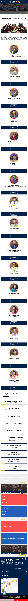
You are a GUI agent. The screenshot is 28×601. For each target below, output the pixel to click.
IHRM (3, 496)
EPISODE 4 (5, 502)
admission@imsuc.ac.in (19, 568)
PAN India (4, 511)
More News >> (24, 482)
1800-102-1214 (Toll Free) (19, 567)
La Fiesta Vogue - (6, 508)
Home (3, 13)
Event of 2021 (5, 514)
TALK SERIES (5, 499)
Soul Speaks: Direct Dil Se (6, 553)
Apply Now (21, 600)
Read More (14, 62)
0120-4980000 (17, 565)
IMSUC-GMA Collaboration (7, 492)
